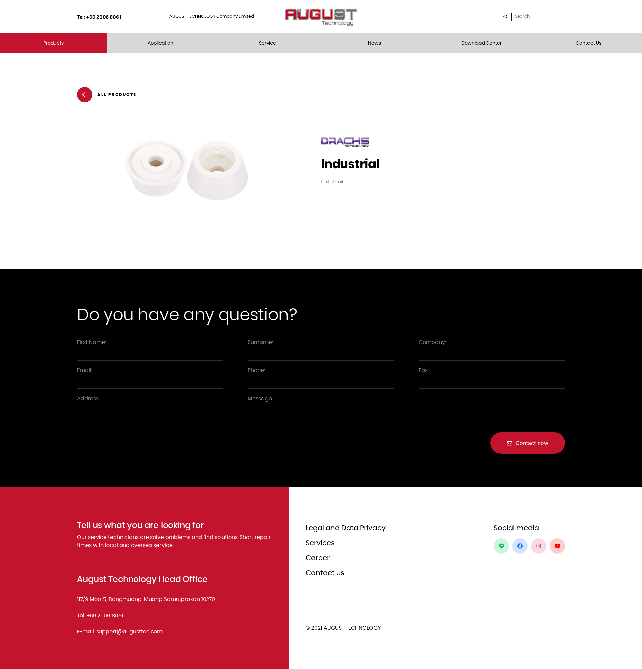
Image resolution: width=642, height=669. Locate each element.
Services (320, 543)
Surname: (260, 342)
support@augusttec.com (129, 631)
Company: (432, 342)
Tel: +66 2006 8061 (99, 17)
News (374, 43)
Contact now (532, 443)
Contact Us (588, 43)
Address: (88, 398)
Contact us (325, 573)
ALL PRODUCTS (116, 95)
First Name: (91, 342)
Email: (84, 370)
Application (160, 43)
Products (53, 43)
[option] (187, 169)
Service (267, 43)
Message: (260, 398)
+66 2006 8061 (105, 615)
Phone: (256, 370)
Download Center (481, 43)
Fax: (424, 370)
